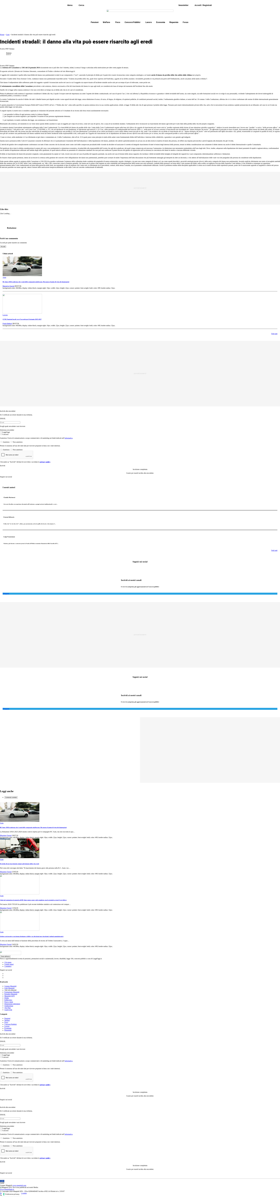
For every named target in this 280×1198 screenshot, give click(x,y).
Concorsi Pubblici (132, 22)
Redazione (8, 53)
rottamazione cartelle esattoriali (168, 27)
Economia (160, 22)
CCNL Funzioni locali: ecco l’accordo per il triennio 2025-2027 (22, 319)
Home (2, 35)
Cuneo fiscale (145, 27)
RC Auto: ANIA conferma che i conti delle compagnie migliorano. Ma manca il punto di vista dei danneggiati (36, 282)
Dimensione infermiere (12, 1004)
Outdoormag (8, 1006)
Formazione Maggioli (11, 992)
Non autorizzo (18, 442)
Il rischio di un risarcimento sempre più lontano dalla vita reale (19, 864)
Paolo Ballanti (7, 323)
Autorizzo (6, 442)
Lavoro (148, 22)
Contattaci (7, 966)
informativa (69, 438)
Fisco (117, 22)
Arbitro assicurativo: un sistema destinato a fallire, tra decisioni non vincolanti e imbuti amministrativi (31, 936)
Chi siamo (7, 962)
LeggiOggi (6, 432)
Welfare (106, 22)
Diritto (6, 998)
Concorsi (5, 434)
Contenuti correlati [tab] (11, 797)
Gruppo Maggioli (10, 986)
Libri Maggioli (9, 988)
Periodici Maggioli (10, 994)
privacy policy (45, 462)
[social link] (4, 228)
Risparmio (173, 22)
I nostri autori (9, 964)
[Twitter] (140, 568)
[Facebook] (133, 568)
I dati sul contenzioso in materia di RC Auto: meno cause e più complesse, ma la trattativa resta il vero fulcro (33, 900)
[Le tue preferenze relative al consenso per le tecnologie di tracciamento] (11, 1194)
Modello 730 (117, 27)
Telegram (6, 594)
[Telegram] (147, 568)
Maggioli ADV (9, 996)
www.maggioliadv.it (7, 1189)
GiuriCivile (8, 1010)
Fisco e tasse (8, 1002)
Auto (8, 35)
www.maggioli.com (19, 1185)
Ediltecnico (8, 1000)
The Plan (7, 1008)
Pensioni (94, 22)
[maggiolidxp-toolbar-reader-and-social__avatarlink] (4, 54)
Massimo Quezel (8, 286)
